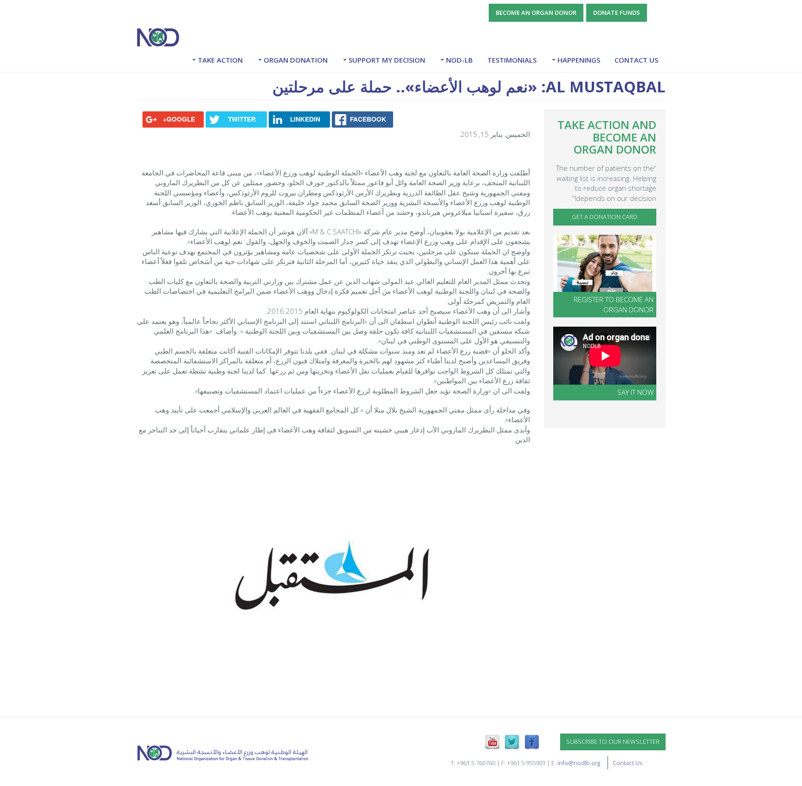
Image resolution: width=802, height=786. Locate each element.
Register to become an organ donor (613, 304)
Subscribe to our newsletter (613, 741)
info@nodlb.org (578, 763)
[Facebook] (531, 741)
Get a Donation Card (604, 217)
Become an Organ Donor (536, 12)
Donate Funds (616, 12)
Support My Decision (386, 59)
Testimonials (512, 59)
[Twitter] (511, 741)
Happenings (578, 59)
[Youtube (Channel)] (492, 741)
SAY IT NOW (635, 392)
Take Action (219, 59)
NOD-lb (458, 59)
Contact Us (636, 59)
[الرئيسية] (161, 37)
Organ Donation (295, 59)
